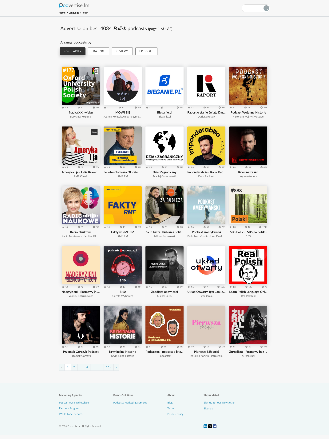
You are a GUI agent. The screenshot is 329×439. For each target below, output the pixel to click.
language (74, 13)
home (62, 13)
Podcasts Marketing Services (130, 402)
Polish (85, 13)
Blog (169, 402)
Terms (170, 408)
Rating (98, 51)
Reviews (122, 51)
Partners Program (69, 408)
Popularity (72, 51)
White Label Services (71, 414)
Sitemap (208, 408)
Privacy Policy (175, 414)
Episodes (146, 51)
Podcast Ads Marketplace (74, 402)
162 (108, 367)
